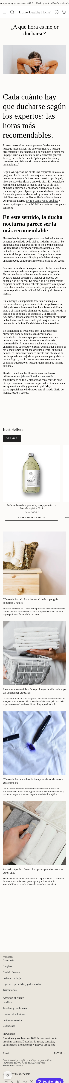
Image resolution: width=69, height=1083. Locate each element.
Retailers (7, 1002)
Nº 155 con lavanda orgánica (42, 200)
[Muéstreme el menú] (4, 12)
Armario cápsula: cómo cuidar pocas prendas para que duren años (33, 871)
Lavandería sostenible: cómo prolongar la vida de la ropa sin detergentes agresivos (34, 691)
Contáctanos (9, 1026)
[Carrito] (64, 12)
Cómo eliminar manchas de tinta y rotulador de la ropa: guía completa (33, 781)
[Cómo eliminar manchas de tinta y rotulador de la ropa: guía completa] (34, 743)
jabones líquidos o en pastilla (37, 376)
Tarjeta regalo (10, 990)
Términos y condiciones (15, 1008)
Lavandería (8, 960)
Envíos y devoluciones (14, 1014)
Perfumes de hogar (12, 978)
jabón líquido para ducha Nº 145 (21, 204)
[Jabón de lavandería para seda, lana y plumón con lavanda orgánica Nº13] (31, 473)
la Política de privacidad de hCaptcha (21, 1063)
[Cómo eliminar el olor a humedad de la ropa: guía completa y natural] (34, 563)
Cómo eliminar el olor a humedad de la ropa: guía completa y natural (30, 601)
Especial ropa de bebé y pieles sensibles (22, 984)
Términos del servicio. (13, 1065)
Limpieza (7, 966)
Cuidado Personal (11, 972)
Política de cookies (12, 1020)
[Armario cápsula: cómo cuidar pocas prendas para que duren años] (34, 833)
